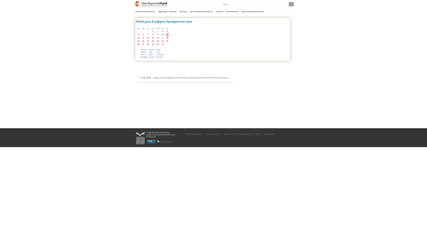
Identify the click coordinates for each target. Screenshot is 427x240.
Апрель (143, 52)
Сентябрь (160, 54)
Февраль (152, 50)
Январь (143, 50)
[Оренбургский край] (151, 4)
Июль (143, 54)
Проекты (219, 12)
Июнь (159, 52)
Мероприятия (232, 12)
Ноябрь (151, 57)
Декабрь (160, 57)
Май (150, 52)
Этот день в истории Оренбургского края (164, 21)
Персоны (183, 12)
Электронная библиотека (252, 12)
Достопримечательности (201, 12)
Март (158, 50)
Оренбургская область (145, 12)
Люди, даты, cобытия (167, 12)
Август (151, 54)
